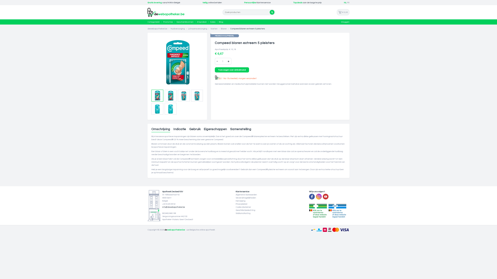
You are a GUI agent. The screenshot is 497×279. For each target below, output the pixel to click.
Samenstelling (240, 129)
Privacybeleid (241, 204)
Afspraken (202, 22)
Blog (221, 22)
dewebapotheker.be (157, 29)
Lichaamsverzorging (197, 29)
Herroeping (240, 201)
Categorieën (154, 22)
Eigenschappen (215, 129)
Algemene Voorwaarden (246, 195)
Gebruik (195, 129)
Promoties (168, 22)
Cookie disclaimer (243, 207)
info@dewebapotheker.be (173, 207)
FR (348, 3)
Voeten (214, 29)
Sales (212, 22)
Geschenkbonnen (184, 22)
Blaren (224, 29)
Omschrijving (160, 129)
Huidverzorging (178, 29)
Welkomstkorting (243, 213)
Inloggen (345, 22)
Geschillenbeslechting (245, 210)
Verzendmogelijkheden (246, 198)
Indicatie (179, 129)
